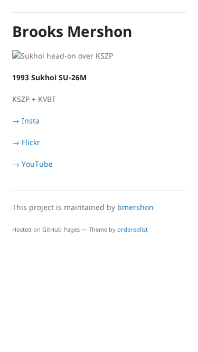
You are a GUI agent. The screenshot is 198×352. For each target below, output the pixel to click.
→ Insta (26, 121)
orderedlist (132, 229)
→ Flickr (26, 142)
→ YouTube (32, 164)
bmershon (135, 207)
